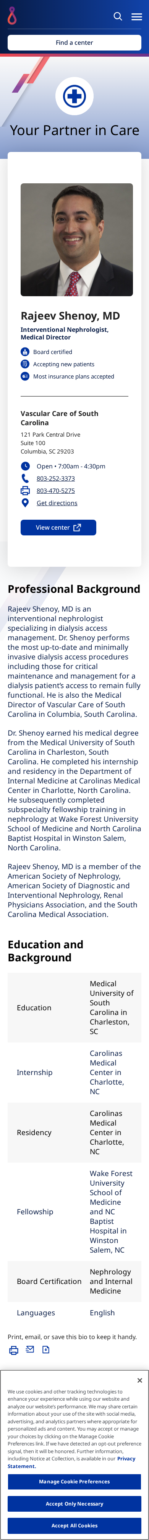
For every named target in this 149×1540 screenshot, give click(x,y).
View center (53, 527)
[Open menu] (136, 16)
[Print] (16, 1354)
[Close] (139, 1380)
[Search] (119, 16)
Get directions (57, 503)
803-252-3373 (56, 479)
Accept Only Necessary (75, 1503)
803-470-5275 (56, 491)
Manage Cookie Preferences (74, 1481)
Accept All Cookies (74, 1525)
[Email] (32, 1354)
